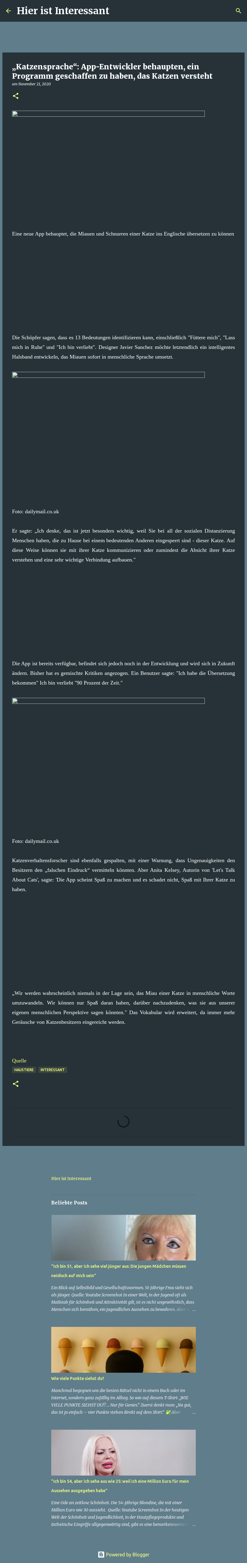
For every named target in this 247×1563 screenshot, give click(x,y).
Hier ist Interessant (63, 11)
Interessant (53, 1070)
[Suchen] (117, 11)
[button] (15, 96)
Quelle (19, 1061)
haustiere (24, 1070)
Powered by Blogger (127, 1554)
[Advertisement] (123, 281)
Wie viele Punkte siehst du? (77, 1378)
